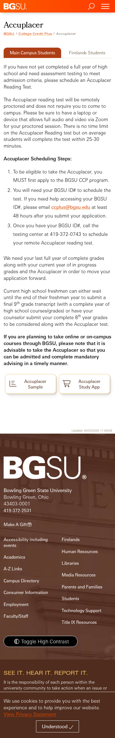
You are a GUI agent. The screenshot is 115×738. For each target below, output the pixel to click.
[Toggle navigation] (105, 6)
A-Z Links (13, 568)
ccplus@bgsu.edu (70, 207)
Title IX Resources (79, 622)
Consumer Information (26, 592)
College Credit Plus (35, 34)
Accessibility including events (26, 542)
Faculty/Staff (16, 616)
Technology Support (81, 610)
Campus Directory (21, 580)
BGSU (9, 34)
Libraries (70, 563)
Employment (16, 604)
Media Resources (79, 575)
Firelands (71, 539)
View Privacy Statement (30, 714)
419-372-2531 (18, 510)
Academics (14, 557)
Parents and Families (82, 587)
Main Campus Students (32, 52)
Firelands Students (87, 52)
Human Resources (80, 551)
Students (70, 598)
